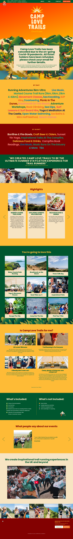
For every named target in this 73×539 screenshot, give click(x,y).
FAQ (49, 1)
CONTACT (58, 1)
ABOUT (42, 1)
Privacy (64, 527)
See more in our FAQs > (36, 387)
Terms (68, 527)
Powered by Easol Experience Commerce (36, 533)
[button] (4, 217)
